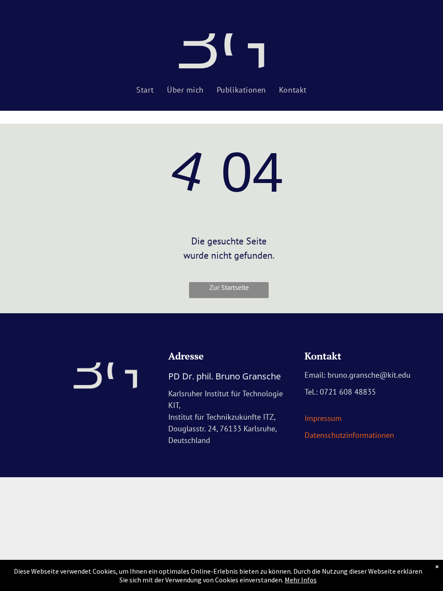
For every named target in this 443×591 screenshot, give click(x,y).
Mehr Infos (301, 579)
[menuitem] (145, 90)
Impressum (323, 418)
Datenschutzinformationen (349, 435)
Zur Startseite (229, 287)
